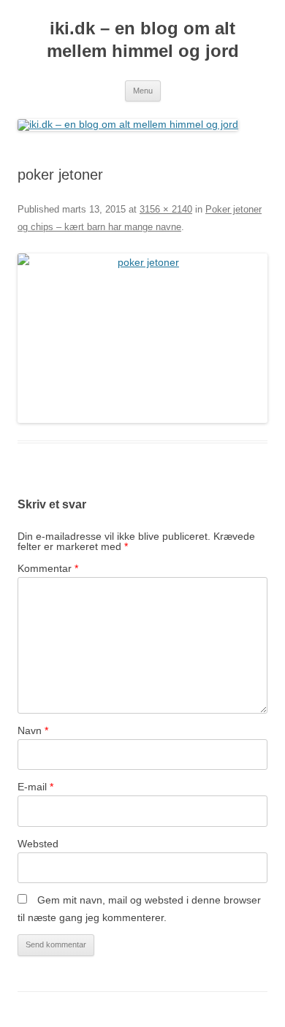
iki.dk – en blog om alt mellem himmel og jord (143, 39)
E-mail (35, 787)
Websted (38, 844)
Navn (33, 730)
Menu (143, 90)
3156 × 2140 (166, 209)
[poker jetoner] (142, 338)
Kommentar (48, 568)
